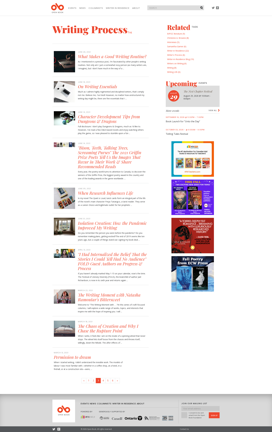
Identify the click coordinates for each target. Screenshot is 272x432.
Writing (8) (172, 67)
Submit (201, 7)
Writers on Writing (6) (177, 63)
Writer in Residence (117, 8)
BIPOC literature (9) (176, 33)
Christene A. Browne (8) (178, 38)
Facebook (58, 429)
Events (72, 8)
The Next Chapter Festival (198, 91)
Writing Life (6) (173, 72)
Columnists (96, 8)
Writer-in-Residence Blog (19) (180, 59)
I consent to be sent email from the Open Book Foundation (197, 415)
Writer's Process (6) (176, 55)
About (136, 8)
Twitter (53, 429)
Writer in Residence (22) (178, 50)
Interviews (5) (173, 42)
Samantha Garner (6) (176, 46)
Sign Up (214, 415)
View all (213, 110)
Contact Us (184, 429)
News (82, 8)
